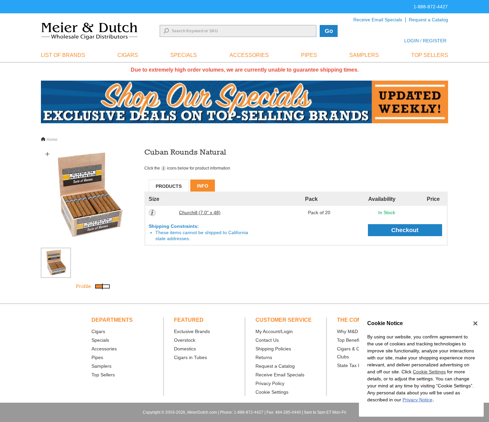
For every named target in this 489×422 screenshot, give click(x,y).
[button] (47, 154)
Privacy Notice (417, 399)
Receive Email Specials (377, 19)
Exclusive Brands (192, 331)
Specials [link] (183, 55)
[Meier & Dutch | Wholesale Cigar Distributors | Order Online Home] (89, 31)
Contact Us (267, 340)
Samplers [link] (364, 55)
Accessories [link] (249, 55)
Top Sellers (103, 374)
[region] (421, 365)
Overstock (184, 340)
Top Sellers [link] (429, 55)
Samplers (101, 366)
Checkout (404, 230)
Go (329, 31)
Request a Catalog (428, 19)
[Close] (475, 323)
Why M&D (347, 331)
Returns (263, 357)
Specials (100, 340)
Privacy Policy (269, 383)
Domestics (185, 348)
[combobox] (238, 31)
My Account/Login (274, 331)
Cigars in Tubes (190, 357)
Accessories (104, 348)
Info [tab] (202, 186)
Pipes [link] (309, 55)
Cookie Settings (429, 371)
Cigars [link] (127, 55)
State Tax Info (351, 365)
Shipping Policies (273, 348)
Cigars (98, 331)
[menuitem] (63, 55)
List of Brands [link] (63, 55)
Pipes (97, 357)
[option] (89, 195)
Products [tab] (169, 186)
